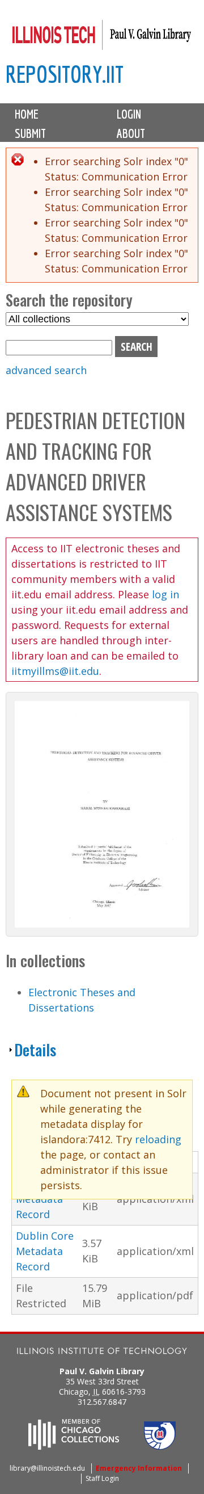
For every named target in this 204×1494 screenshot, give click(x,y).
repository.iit (65, 74)
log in (165, 594)
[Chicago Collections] (73, 1446)
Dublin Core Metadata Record (45, 1251)
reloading (158, 1139)
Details (35, 1049)
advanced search (46, 370)
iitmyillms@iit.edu (55, 671)
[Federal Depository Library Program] (160, 1446)
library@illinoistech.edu (47, 1468)
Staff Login (102, 1478)
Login (129, 114)
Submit (30, 133)
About (131, 133)
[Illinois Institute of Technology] (102, 1352)
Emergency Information (139, 1468)
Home (27, 114)
